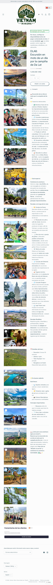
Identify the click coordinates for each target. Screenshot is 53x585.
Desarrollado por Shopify (22, 580)
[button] (3, 14)
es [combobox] (30, 527)
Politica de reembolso (34, 580)
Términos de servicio (33, 581)
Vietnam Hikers (13, 580)
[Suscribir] (30, 552)
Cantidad (32, 75)
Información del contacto (44, 581)
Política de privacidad (44, 580)
